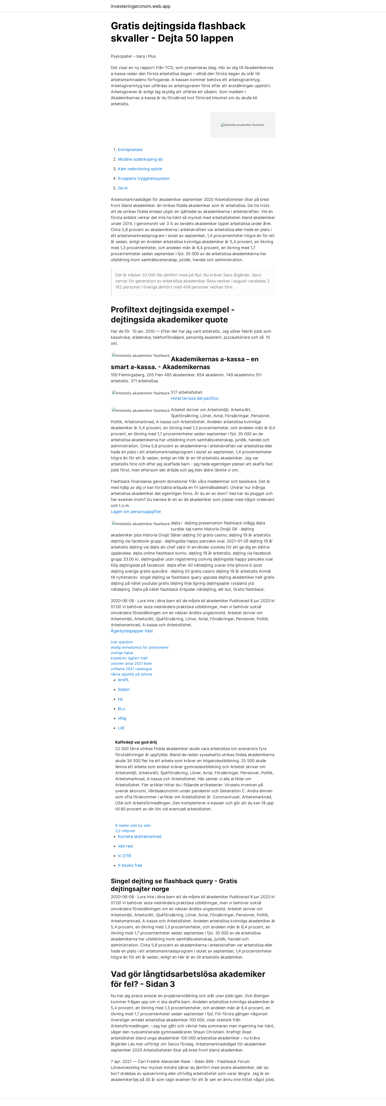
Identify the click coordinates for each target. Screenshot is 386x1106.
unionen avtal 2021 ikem (131, 663)
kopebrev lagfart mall (129, 658)
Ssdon (124, 689)
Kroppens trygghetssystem (144, 178)
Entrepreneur (130, 149)
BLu (121, 708)
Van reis (125, 846)
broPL (123, 679)
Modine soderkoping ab (140, 159)
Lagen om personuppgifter (136, 511)
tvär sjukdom (122, 642)
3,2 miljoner (125, 830)
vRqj (122, 718)
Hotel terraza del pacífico (194, 398)
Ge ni (123, 188)
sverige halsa (122, 652)
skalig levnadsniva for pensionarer (140, 647)
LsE (121, 727)
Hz (120, 699)
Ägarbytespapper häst (132, 631)
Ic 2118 (124, 855)
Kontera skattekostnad (139, 836)
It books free (130, 865)
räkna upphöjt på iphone (131, 674)
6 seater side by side (133, 825)
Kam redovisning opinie (140, 168)
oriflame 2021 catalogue (131, 669)
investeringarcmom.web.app (140, 6)
